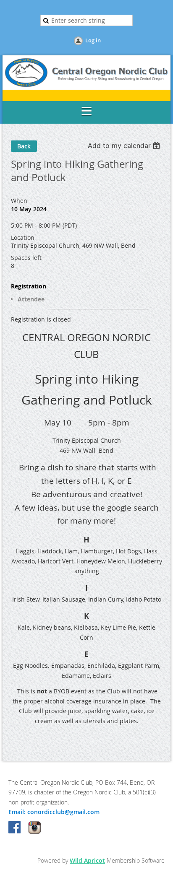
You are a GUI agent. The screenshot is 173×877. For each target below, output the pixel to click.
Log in (93, 40)
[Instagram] (34, 828)
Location (22, 237)
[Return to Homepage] (86, 87)
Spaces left (26, 258)
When (19, 201)
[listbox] (125, 145)
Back (24, 146)
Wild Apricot (87, 860)
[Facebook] (15, 828)
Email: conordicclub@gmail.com (54, 812)
